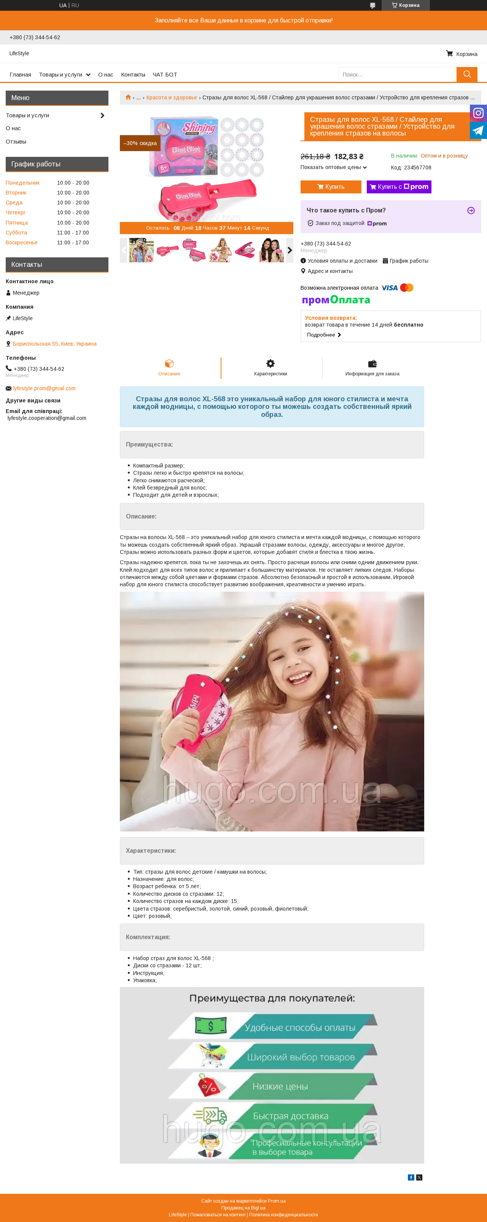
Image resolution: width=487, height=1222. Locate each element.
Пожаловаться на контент (218, 1214)
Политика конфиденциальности (283, 1214)
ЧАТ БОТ (165, 74)
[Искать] (467, 74)
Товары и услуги (60, 74)
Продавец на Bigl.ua (243, 1208)
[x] (419, 1179)
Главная (20, 74)
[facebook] (411, 1179)
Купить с (390, 186)
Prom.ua (277, 1201)
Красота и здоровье (171, 97)
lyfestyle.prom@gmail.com (44, 388)
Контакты (133, 74)
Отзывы (16, 141)
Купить (335, 186)
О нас (105, 74)
